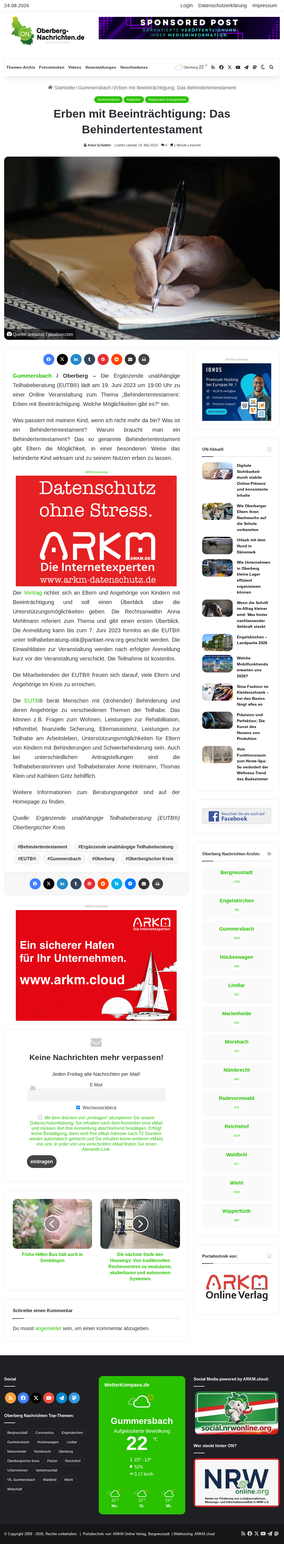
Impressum (264, 5)
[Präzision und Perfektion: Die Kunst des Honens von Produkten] (217, 720)
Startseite (64, 87)
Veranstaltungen (100, 67)
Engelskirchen (72, 1433)
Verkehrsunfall (46, 1470)
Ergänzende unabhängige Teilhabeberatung (127, 846)
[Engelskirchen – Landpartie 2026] (217, 642)
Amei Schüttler (99, 145)
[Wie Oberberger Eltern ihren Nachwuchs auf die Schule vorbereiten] (217, 511)
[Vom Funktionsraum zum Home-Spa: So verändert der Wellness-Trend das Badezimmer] (217, 754)
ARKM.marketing (96, 472)
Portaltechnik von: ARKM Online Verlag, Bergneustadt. (127, 1534)
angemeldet (48, 1328)
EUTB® (28, 858)
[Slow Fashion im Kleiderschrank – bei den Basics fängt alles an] (217, 692)
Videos (74, 67)
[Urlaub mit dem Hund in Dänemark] (217, 545)
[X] (62, 359)
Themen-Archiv (20, 67)
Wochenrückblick (99, 1107)
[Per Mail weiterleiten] (130, 359)
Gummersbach (94, 87)
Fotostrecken (51, 67)
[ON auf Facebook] (236, 822)
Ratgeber (134, 100)
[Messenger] (130, 883)
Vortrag (33, 593)
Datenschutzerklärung (222, 5)
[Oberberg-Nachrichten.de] (47, 31)
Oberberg (105, 858)
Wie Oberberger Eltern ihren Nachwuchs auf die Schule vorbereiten (251, 518)
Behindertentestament (43, 846)
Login (187, 5)
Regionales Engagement (167, 100)
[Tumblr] (89, 359)
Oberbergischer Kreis (150, 858)
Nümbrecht (42, 1452)
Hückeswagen (48, 1442)
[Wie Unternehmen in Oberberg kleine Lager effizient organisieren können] (217, 567)
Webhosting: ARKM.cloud (194, 1534)
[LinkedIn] (76, 359)
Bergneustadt (17, 1433)
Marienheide (16, 1452)
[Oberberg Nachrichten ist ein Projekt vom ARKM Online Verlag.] (236, 1303)
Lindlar (72, 1442)
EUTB (31, 701)
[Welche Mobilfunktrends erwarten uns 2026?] (217, 663)
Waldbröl (50, 1480)
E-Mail (96, 1084)
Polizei (52, 1461)
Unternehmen (17, 1470)
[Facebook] (48, 359)
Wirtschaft (14, 1489)
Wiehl (68, 1480)
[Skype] (116, 883)
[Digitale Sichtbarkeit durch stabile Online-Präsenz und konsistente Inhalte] (217, 471)
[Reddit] (116, 359)
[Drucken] (143, 359)
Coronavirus (44, 1433)
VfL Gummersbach (21, 1480)
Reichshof (72, 1461)
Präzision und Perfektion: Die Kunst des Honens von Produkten (251, 727)
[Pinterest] (103, 359)
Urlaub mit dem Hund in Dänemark (251, 546)
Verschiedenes (134, 67)
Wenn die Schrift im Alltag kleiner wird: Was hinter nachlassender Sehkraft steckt (252, 614)
